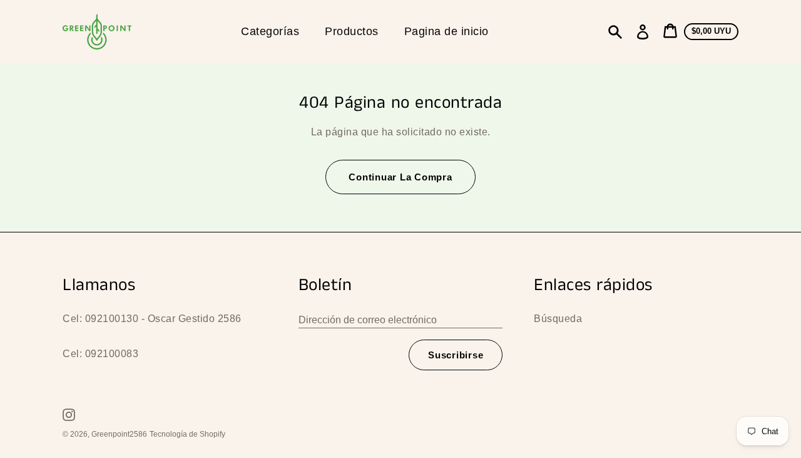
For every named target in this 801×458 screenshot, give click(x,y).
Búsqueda (558, 318)
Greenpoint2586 (119, 434)
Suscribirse (455, 355)
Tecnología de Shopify (187, 434)
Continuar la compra (400, 177)
